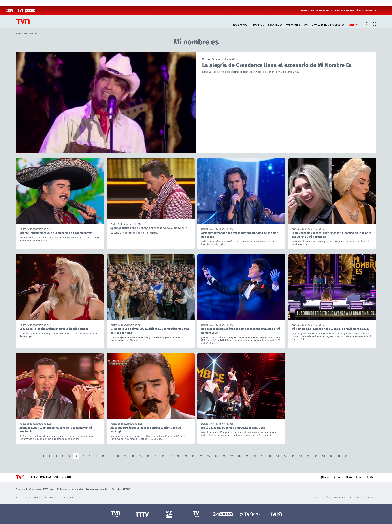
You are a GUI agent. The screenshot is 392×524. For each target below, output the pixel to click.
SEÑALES (353, 24)
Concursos (35, 489)
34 (285, 456)
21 (186, 456)
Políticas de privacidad (70, 489)
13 (125, 456)
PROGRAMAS (275, 24)
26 (224, 456)
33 (277, 456)
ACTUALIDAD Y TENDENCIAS (328, 24)
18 (163, 456)
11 (110, 456)
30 (254, 456)
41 (339, 456)
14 (133, 456)
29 (247, 456)
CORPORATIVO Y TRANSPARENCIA (316, 10)
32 (270, 456)
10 (103, 456)
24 (208, 456)
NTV (306, 24)
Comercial (21, 489)
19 (170, 456)
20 (178, 456)
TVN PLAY (258, 24)
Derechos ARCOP (121, 489)
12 (118, 456)
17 (155, 456)
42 (346, 456)
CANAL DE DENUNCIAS (344, 10)
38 (316, 456)
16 (148, 456)
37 (308, 456)
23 (201, 456)
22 (193, 456)
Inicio (18, 33)
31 (262, 456)
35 (293, 456)
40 (331, 456)
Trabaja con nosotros (97, 489)
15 (140, 456)
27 (231, 456)
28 (239, 456)
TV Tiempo (49, 489)
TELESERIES (293, 24)
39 (323, 456)
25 (216, 456)
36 (300, 456)
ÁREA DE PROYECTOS (366, 10)
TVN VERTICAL (241, 24)
